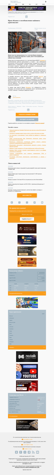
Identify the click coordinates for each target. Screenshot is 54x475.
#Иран (23, 106)
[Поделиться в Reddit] (33, 17)
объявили (28, 87)
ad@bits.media (28, 448)
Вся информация (13, 416)
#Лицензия (40, 106)
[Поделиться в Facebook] (17, 17)
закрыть (41, 76)
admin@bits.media (28, 439)
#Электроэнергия (12, 107)
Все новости (27, 195)
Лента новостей (14, 163)
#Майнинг (19, 106)
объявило (42, 60)
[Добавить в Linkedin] (26, 17)
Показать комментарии (27, 114)
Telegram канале (39, 123)
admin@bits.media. (27, 463)
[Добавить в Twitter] (20, 17)
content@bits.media (28, 444)
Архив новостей (27, 469)
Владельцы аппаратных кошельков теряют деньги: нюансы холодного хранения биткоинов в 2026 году (27, 142)
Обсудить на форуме (27, 119)
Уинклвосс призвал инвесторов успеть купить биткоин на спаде (26, 133)
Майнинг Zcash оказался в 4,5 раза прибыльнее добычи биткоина (26, 148)
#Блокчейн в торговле (31, 106)
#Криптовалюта (12, 106)
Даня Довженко (16, 97)
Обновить (11, 347)
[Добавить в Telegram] (23, 17)
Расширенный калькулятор (15, 293)
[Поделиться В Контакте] (30, 17)
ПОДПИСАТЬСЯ (26, 219)
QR (38, 467)
